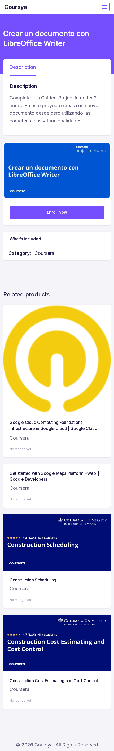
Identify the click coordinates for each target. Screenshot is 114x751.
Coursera (44, 253)
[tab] (23, 67)
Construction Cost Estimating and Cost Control (54, 680)
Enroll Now (57, 212)
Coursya (15, 6)
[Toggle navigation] (105, 7)
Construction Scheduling (33, 580)
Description (23, 67)
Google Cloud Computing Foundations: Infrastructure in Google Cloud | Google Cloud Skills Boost (53, 428)
